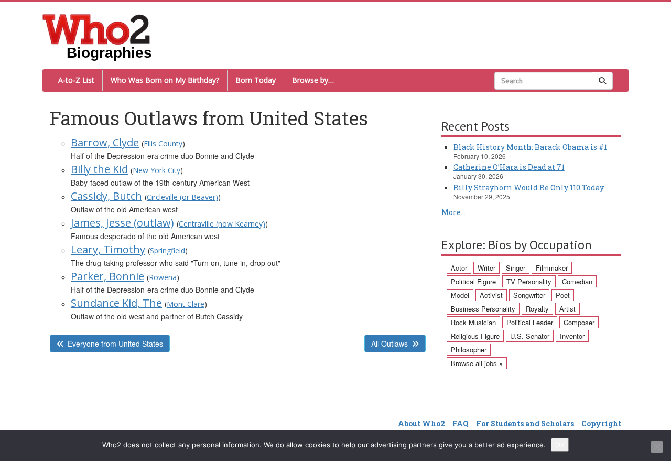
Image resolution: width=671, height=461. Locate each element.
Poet (563, 295)
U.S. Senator (529, 336)
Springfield (167, 250)
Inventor (572, 336)
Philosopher (468, 350)
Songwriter (529, 295)
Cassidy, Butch (106, 196)
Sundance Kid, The (116, 303)
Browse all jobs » (477, 363)
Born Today (255, 80)
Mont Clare (185, 304)
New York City (156, 170)
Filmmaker (552, 268)
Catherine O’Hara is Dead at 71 (509, 167)
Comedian (577, 281)
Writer (486, 268)
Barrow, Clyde (105, 142)
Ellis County (163, 143)
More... (453, 212)
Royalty (537, 309)
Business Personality (483, 309)
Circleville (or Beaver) (182, 197)
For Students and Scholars (525, 423)
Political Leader (529, 322)
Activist (491, 295)
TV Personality (528, 281)
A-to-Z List (76, 80)
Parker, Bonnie (107, 276)
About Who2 (421, 423)
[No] (657, 447)
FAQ (460, 423)
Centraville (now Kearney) (222, 224)
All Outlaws (389, 343)
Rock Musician (473, 322)
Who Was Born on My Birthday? (165, 80)
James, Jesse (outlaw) (122, 223)
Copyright (601, 423)
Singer (515, 268)
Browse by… (313, 80)
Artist (567, 309)
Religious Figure (475, 336)
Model (460, 295)
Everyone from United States (115, 343)
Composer (579, 322)
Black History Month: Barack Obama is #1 (530, 147)
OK (560, 445)
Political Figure (473, 281)
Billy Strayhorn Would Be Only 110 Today (528, 187)
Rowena (163, 277)
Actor (459, 268)
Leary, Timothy (108, 249)
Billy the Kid (99, 169)
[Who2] (96, 28)
